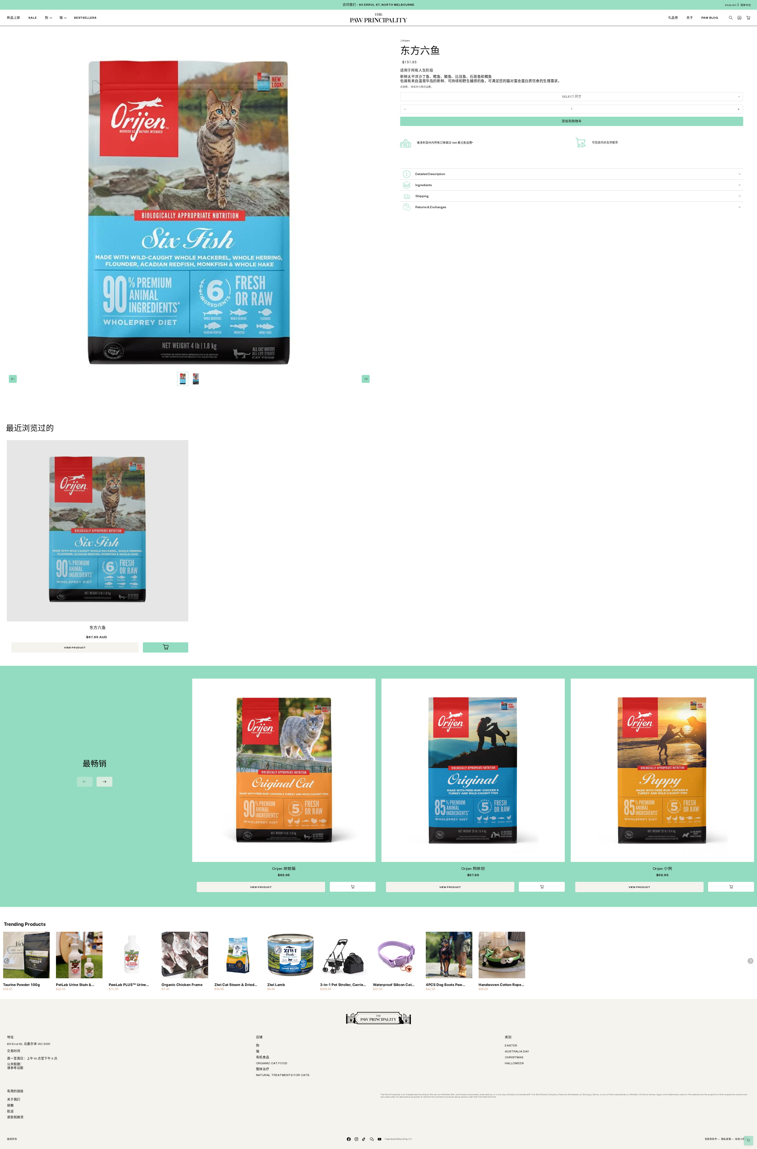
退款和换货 (15, 1117)
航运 (10, 1112)
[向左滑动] (13, 379)
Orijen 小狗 (662, 869)
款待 (222, 18)
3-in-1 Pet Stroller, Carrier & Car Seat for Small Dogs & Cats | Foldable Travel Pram (342, 985)
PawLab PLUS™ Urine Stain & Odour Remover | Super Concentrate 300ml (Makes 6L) (131, 985)
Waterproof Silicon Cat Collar (392, 985)
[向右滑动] (366, 379)
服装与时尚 (439, 18)
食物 (115, 18)
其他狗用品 (545, 18)
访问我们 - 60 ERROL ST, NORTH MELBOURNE (378, 5)
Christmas (514, 1057)
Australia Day (517, 1052)
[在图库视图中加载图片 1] (182, 379)
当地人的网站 (742, 1139)
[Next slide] (104, 782)
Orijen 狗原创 (473, 869)
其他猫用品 (545, 18)
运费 (428, 87)
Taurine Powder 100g (21, 985)
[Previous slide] (85, 782)
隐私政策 (727, 1139)
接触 (10, 1106)
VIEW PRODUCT (75, 648)
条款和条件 (712, 1139)
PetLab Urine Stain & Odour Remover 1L (73, 985)
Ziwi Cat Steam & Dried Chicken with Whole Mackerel (234, 985)
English (730, 5)
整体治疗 (262, 1069)
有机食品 (262, 1057)
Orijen (406, 41)
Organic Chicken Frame (182, 985)
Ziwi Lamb (276, 985)
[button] (49, 18)
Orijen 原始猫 (284, 869)
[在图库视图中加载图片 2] (195, 379)
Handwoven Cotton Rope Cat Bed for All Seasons (500, 985)
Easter (511, 1046)
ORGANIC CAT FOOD (271, 1063)
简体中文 (745, 5)
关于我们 (13, 1100)
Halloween (514, 1063)
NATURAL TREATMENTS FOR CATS (283, 1075)
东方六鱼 (97, 628)
